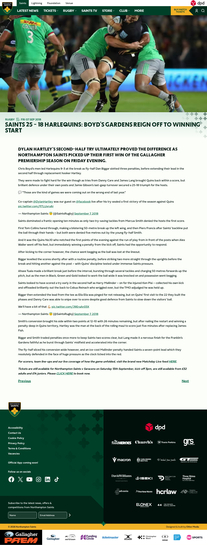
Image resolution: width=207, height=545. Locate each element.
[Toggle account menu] (197, 10)
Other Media (192, 526)
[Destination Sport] (166, 478)
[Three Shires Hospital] (189, 478)
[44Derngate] (166, 505)
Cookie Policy (16, 438)
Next (185, 380)
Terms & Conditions (19, 448)
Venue (69, 3)
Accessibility (15, 427)
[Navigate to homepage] (7, 8)
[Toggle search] (203, 10)
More (139, 10)
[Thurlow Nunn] (144, 491)
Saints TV (89, 10)
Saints (22, 3)
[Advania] (121, 491)
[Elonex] (144, 505)
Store (107, 10)
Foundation (53, 3)
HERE (172, 361)
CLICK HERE (64, 373)
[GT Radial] (189, 460)
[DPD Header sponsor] (197, 3)
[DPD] (155, 427)
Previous (24, 380)
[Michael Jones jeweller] (166, 460)
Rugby (68, 10)
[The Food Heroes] (121, 442)
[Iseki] (144, 478)
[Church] (144, 442)
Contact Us (14, 433)
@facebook (83, 201)
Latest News (27, 10)
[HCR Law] (166, 491)
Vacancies (14, 453)
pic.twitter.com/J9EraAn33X (70, 306)
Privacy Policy (16, 443)
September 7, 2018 (86, 213)
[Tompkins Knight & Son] (189, 491)
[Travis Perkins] (166, 442)
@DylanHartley (43, 201)
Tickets (50, 10)
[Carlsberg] (144, 460)
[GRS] (189, 442)
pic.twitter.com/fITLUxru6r (36, 206)
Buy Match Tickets (180, 10)
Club (123, 10)
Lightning (36, 3)
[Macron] (121, 460)
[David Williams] (121, 478)
